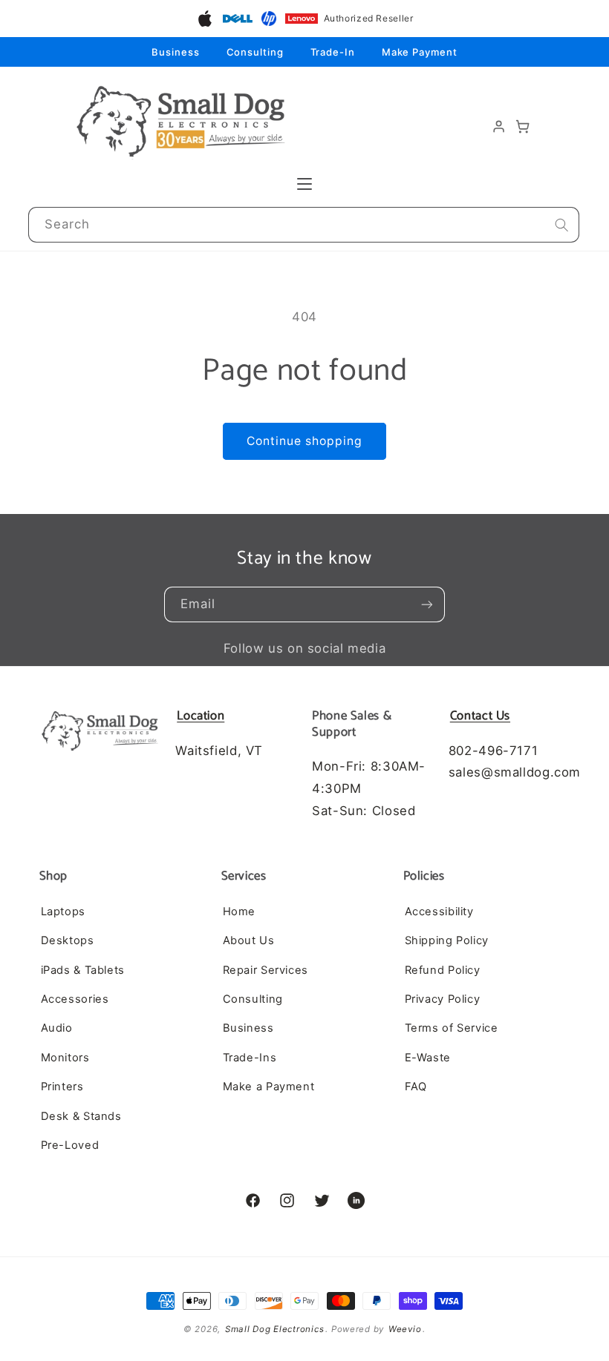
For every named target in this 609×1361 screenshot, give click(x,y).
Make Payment (419, 52)
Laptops (63, 911)
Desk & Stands (81, 1116)
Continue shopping (305, 441)
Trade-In (332, 52)
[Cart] (523, 126)
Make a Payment (269, 1086)
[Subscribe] (427, 604)
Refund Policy (443, 970)
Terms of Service (451, 1028)
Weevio (404, 1329)
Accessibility (439, 911)
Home (239, 911)
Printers (62, 1086)
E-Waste (428, 1057)
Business (175, 52)
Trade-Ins (250, 1057)
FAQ (416, 1086)
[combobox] (304, 225)
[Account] (499, 126)
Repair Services (265, 970)
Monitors (65, 1057)
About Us (249, 940)
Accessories (75, 999)
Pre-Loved (70, 1145)
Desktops (67, 940)
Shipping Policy (447, 940)
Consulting (255, 52)
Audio (57, 1028)
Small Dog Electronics (274, 1329)
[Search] (561, 225)
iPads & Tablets (83, 970)
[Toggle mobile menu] (304, 184)
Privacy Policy (443, 999)
